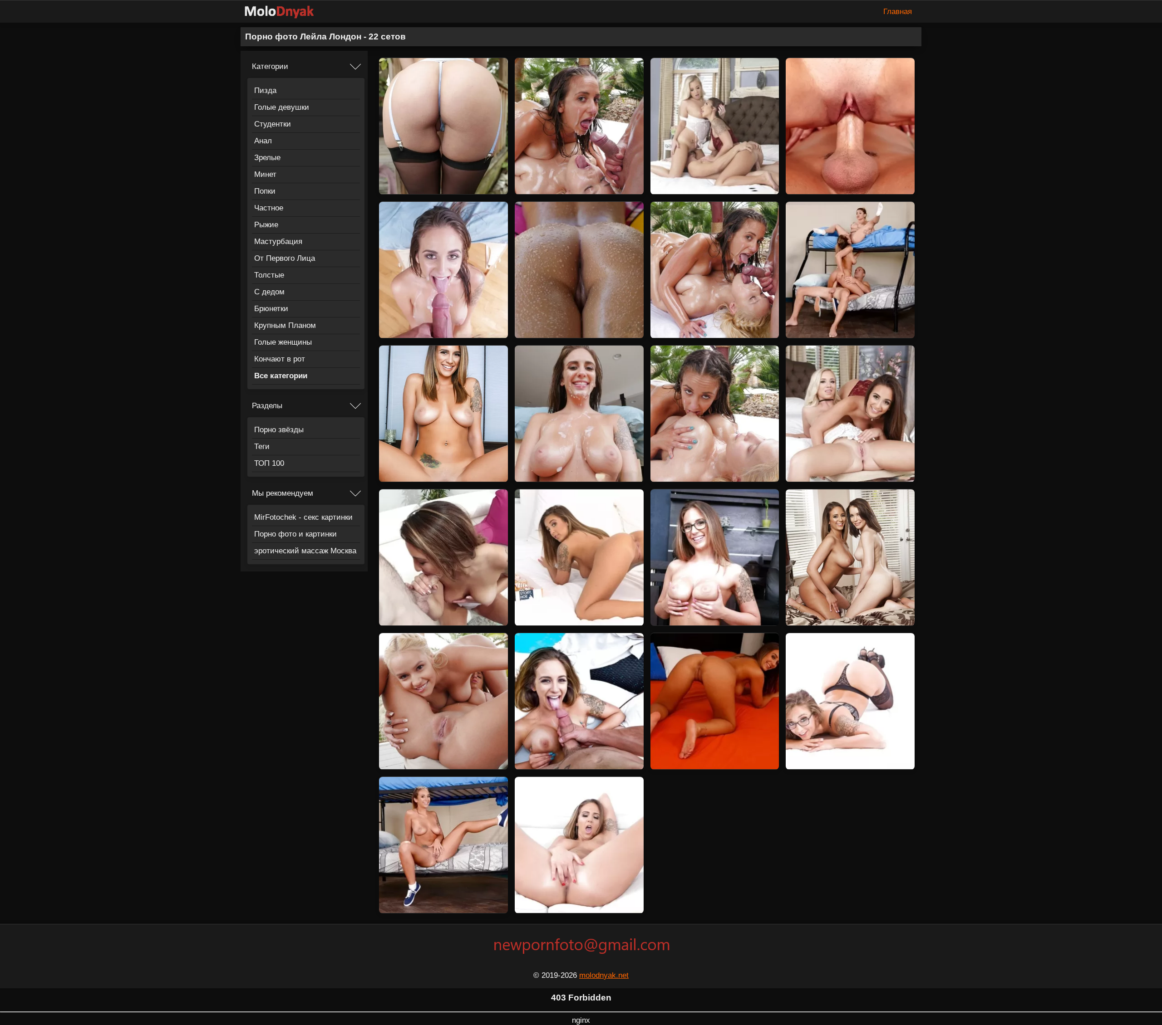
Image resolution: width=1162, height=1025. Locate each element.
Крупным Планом (285, 325)
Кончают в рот (279, 359)
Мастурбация (278, 241)
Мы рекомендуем (282, 493)
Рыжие (266, 224)
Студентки (272, 124)
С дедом (269, 292)
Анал (263, 141)
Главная (897, 11)
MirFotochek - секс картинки (303, 517)
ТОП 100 (269, 463)
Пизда (265, 90)
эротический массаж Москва (305, 551)
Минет (265, 174)
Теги (262, 446)
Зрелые (267, 157)
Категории (270, 66)
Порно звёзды (279, 429)
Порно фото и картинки (295, 534)
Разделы (267, 405)
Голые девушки (281, 107)
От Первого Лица (284, 258)
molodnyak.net (604, 975)
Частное (268, 208)
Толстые (269, 275)
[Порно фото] (286, 11)
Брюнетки (271, 308)
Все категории (280, 375)
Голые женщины (283, 342)
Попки (265, 191)
